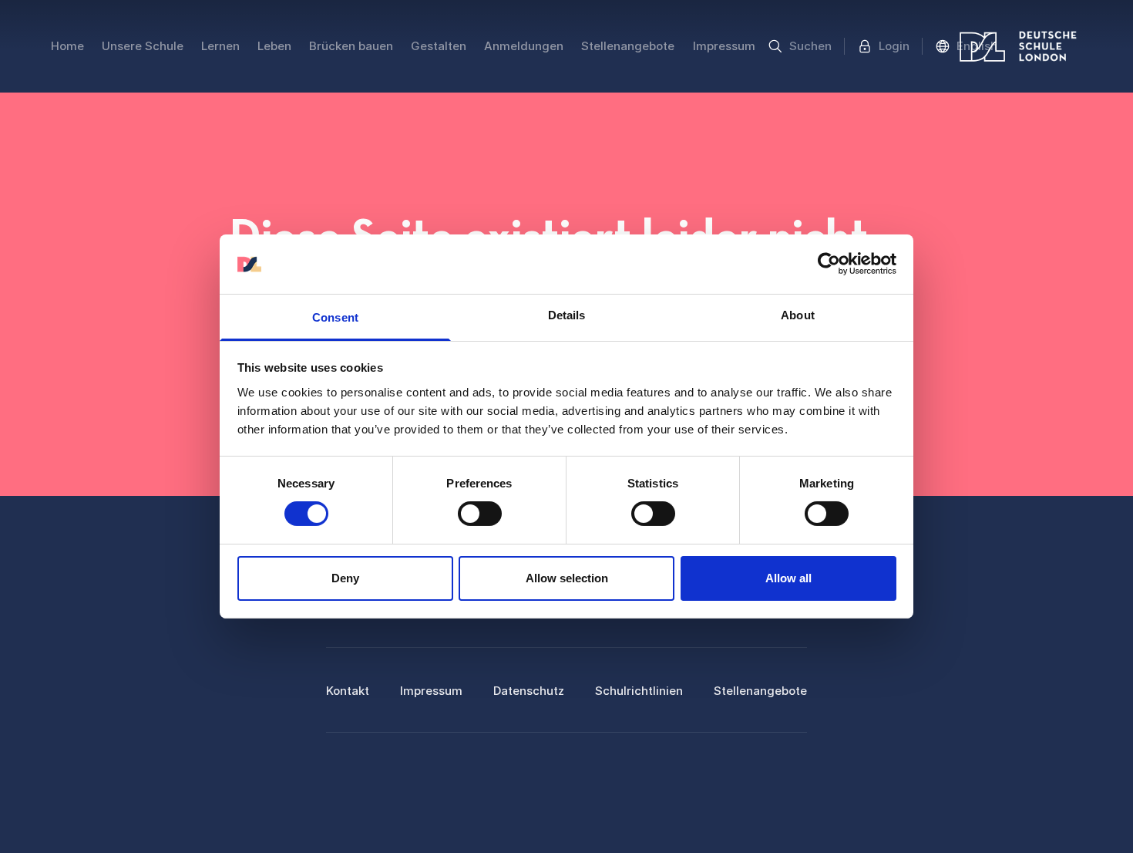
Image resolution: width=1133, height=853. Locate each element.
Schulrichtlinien (639, 690)
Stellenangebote (627, 46)
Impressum (724, 46)
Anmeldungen (523, 46)
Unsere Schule (142, 46)
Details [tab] (567, 315)
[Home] (1018, 46)
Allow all (788, 578)
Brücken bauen (351, 46)
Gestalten (438, 46)
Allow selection (567, 578)
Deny (345, 578)
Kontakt (347, 690)
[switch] (480, 513)
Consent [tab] (335, 317)
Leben (274, 46)
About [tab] (798, 315)
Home (67, 46)
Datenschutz (528, 690)
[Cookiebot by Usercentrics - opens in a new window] (828, 263)
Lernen (220, 46)
